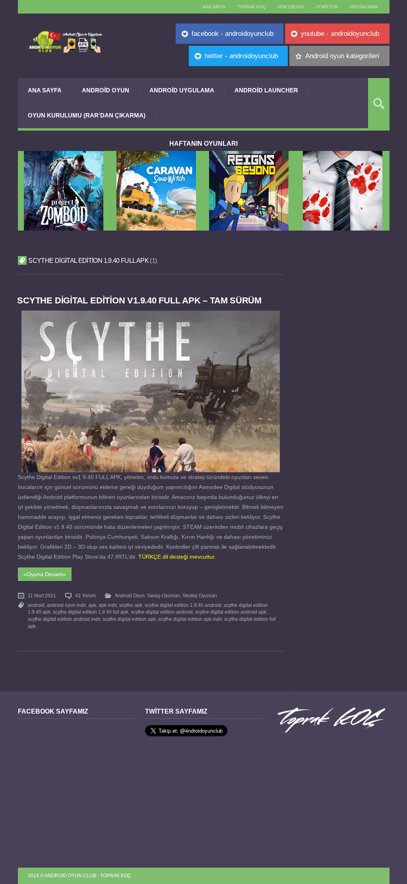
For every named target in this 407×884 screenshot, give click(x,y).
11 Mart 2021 (42, 595)
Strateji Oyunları (199, 595)
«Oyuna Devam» (44, 574)
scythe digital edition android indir (64, 619)
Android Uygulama (181, 90)
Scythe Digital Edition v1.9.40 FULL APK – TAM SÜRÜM (139, 300)
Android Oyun (105, 90)
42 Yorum (85, 595)
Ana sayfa (214, 6)
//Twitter (327, 6)
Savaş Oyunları (163, 595)
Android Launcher (266, 90)
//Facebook (291, 6)
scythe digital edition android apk (230, 612)
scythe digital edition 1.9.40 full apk (90, 612)
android (36, 605)
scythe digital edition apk (129, 619)
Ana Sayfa (45, 90)
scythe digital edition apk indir (190, 619)
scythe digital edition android (162, 612)
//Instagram (364, 6)
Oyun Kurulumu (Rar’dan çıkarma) (86, 115)
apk (92, 605)
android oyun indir (66, 605)
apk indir (108, 605)
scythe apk (130, 605)
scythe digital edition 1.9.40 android (183, 605)
